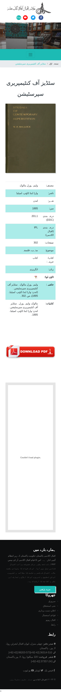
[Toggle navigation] (30, 55)
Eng (19, 17)
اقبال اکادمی (40, 679)
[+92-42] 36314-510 (41, 652)
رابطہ (53, 624)
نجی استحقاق (49, 606)
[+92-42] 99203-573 (19, 652)
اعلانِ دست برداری (47, 610)
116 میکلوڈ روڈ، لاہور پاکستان (29, 657)
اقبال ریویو (51, 620)
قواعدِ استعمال (49, 615)
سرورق (52, 601)
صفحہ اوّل (53, 63)
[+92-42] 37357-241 (42, 661)
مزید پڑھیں (45, 589)
